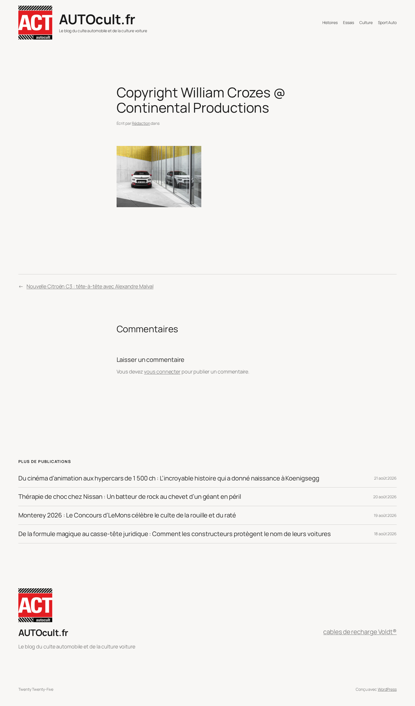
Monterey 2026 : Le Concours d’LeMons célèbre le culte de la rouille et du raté (127, 515)
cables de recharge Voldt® (360, 632)
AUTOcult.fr (97, 19)
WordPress (387, 689)
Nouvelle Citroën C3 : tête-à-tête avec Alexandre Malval (90, 286)
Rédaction (141, 123)
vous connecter (162, 371)
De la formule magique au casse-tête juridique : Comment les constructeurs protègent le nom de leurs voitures (174, 533)
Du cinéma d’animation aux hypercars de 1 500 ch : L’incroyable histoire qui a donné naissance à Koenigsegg (168, 478)
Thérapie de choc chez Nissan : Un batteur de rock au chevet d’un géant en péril (129, 496)
